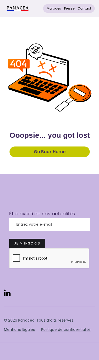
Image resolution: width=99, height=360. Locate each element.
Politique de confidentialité (66, 329)
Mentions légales (19, 329)
